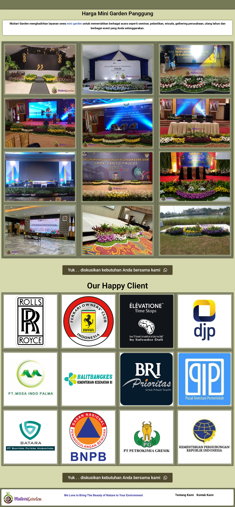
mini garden (74, 23)
